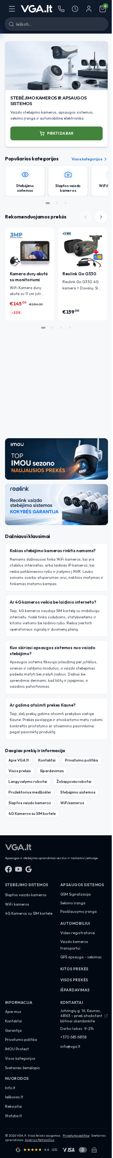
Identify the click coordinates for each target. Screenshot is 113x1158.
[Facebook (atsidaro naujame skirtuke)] (8, 869)
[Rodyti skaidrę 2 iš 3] (57, 203)
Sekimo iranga (72, 903)
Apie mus (13, 1011)
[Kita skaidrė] (101, 217)
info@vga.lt (70, 1046)
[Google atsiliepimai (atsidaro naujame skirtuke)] (28, 869)
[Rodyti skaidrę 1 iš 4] (43, 327)
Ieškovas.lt (14, 1097)
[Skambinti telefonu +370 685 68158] (61, 9)
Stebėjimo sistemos (77, 792)
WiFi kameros (72, 802)
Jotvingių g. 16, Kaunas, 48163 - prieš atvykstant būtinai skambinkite (81, 1015)
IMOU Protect (17, 1049)
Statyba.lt (13, 1115)
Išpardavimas (52, 770)
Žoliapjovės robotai (73, 781)
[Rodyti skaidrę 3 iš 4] (61, 327)
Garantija (13, 1030)
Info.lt (10, 1087)
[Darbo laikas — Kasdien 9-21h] (75, 9)
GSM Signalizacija (75, 894)
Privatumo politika (81, 760)
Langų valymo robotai (27, 781)
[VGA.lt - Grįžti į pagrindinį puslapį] (36, 8)
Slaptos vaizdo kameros (29, 802)
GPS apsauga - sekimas (81, 957)
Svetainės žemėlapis (22, 1067)
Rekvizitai (13, 1106)
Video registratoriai (77, 932)
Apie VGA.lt (18, 760)
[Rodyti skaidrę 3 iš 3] (65, 203)
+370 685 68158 (73, 1037)
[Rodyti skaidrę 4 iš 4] (70, 327)
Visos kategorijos (87, 159)
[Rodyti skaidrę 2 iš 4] (52, 327)
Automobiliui (75, 923)
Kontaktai (47, 760)
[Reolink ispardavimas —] (56, 504)
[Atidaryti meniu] (12, 9)
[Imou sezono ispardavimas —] (56, 458)
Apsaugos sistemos (82, 884)
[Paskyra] (89, 9)
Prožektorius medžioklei (29, 792)
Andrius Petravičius (39, 1140)
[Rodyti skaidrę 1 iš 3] (47, 203)
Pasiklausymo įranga (78, 911)
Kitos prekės (74, 969)
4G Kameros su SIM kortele (32, 813)
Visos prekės (19, 770)
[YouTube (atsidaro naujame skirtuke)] (18, 869)
